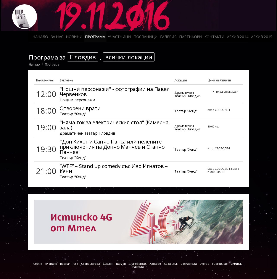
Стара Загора (90, 264)
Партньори (190, 36)
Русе (75, 264)
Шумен (121, 264)
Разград (138, 267)
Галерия (168, 36)
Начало (40, 36)
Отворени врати (80, 108)
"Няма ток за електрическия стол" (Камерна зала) (114, 125)
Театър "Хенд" (73, 113)
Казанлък (171, 264)
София (37, 264)
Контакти (214, 36)
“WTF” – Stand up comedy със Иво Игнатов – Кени (114, 168)
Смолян (108, 264)
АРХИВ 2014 (237, 36)
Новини (74, 36)
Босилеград (189, 264)
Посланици (146, 36)
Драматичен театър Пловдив (187, 94)
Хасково (155, 264)
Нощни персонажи (77, 99)
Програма (95, 36)
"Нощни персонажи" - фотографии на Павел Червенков (115, 91)
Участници (119, 36)
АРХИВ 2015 (261, 36)
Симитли (237, 264)
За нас (57, 36)
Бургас (204, 264)
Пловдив (51, 264)
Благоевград (138, 264)
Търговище (220, 264)
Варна (64, 264)
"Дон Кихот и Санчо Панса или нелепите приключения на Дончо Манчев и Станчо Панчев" (112, 146)
